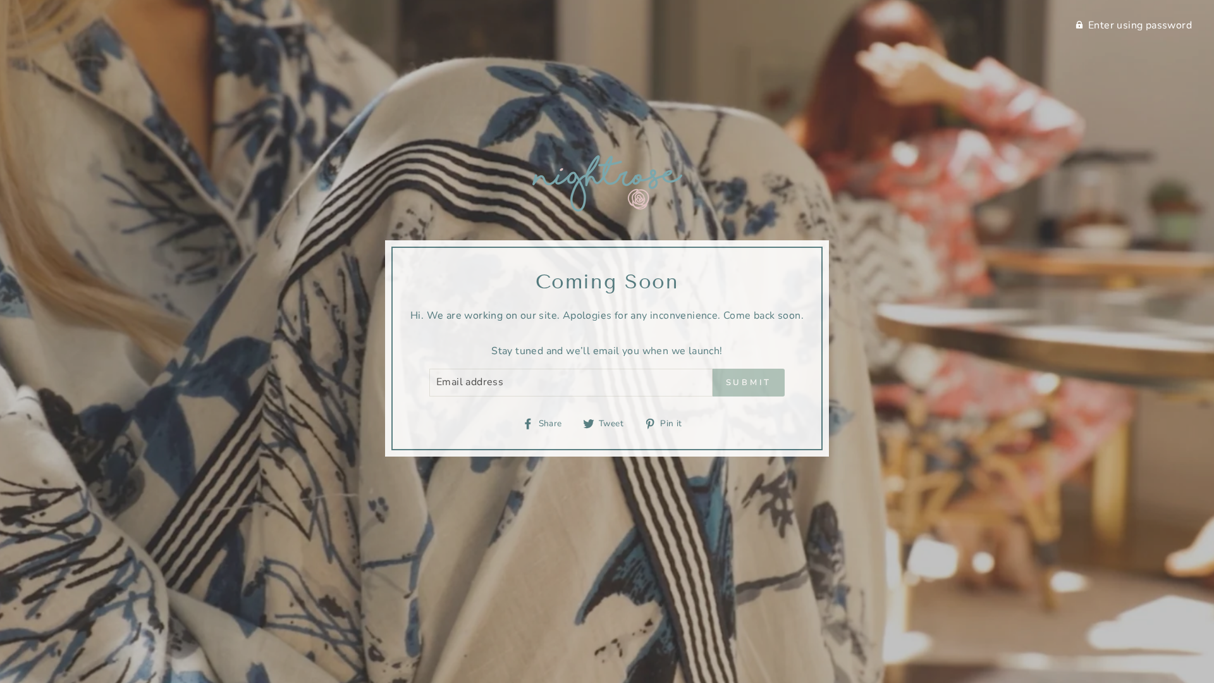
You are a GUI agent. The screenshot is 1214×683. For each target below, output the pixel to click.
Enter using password (1140, 25)
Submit (748, 382)
